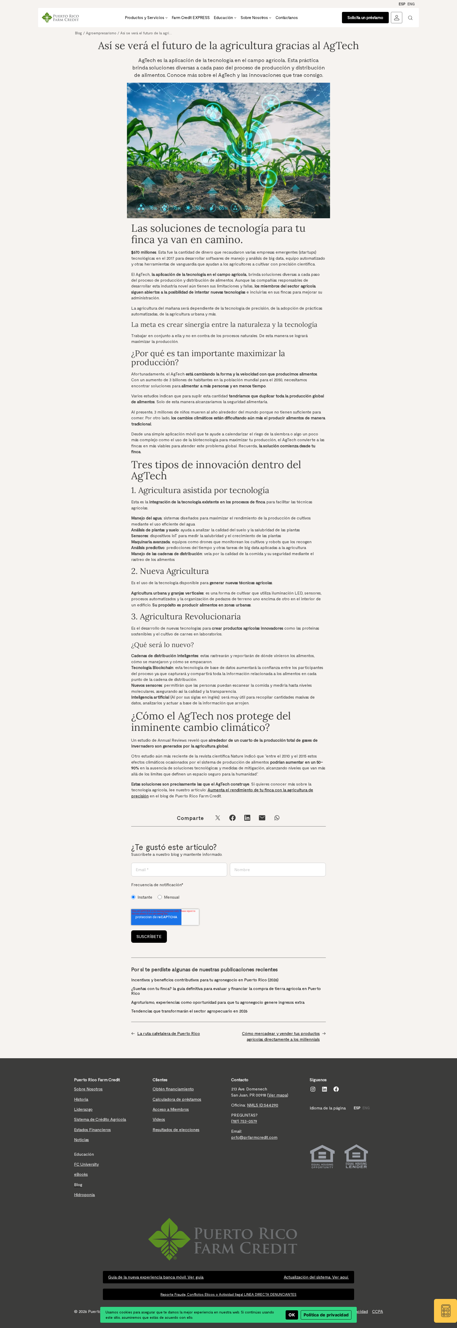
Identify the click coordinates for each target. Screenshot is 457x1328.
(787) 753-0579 (244, 1120)
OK (292, 1314)
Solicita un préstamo (365, 17)
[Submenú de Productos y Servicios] (166, 17)
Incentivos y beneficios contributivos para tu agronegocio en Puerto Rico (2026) (205, 979)
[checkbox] (157, 897)
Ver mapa (277, 1094)
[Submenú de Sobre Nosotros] (270, 17)
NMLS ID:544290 (262, 1104)
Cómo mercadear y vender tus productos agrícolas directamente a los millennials (281, 1036)
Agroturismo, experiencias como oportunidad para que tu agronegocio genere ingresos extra (218, 1002)
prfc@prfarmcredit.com (254, 1137)
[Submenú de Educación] (235, 17)
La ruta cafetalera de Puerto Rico (168, 1033)
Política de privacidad (326, 1314)
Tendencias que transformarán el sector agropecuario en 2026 (189, 1011)
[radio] (141, 897)
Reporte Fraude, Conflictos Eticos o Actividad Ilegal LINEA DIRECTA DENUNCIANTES (228, 1294)
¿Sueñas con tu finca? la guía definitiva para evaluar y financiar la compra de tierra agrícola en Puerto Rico (226, 990)
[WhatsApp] (277, 818)
